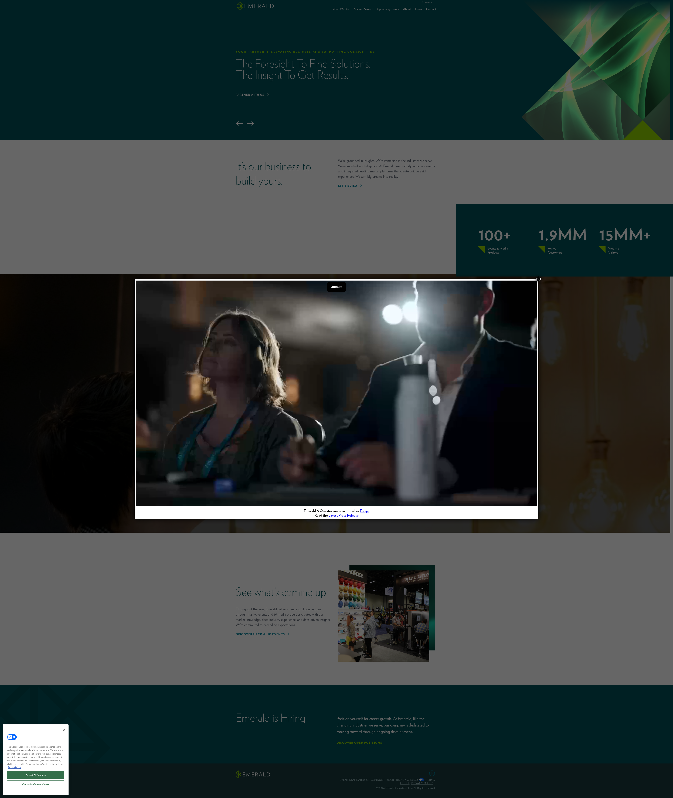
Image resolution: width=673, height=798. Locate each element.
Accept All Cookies (36, 774)
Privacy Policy (14, 767)
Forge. (364, 511)
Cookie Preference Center (35, 784)
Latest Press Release (343, 515)
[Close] (64, 730)
